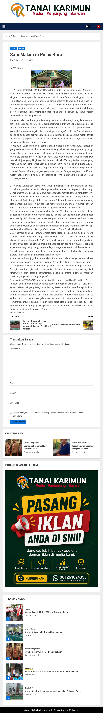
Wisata (21, 48)
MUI (31, 668)
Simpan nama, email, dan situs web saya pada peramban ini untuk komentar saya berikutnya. (48, 414)
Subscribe (98, 26)
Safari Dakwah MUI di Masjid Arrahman (43, 632)
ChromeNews (60, 710)
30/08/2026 (31, 616)
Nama (13, 383)
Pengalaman (34, 443)
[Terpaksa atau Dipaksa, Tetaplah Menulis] (61, 447)
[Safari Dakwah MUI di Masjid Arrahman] (14, 632)
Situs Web (14, 403)
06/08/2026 (31, 694)
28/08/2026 (31, 635)
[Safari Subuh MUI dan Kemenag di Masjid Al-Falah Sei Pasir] (14, 691)
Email (13, 393)
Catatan (13, 48)
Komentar (15, 349)
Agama (27, 629)
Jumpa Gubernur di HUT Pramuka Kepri (35, 447)
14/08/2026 (31, 675)
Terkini (84, 443)
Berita (33, 629)
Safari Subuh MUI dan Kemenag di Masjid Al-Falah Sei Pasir (53, 691)
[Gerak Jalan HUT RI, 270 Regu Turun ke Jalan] (14, 612)
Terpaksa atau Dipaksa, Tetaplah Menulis (83, 447)
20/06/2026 (78, 452)
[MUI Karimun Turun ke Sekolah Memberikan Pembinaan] (14, 671)
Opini (79, 443)
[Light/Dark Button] (87, 26)
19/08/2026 (30, 452)
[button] (4, 26)
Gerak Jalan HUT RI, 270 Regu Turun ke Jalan (46, 612)
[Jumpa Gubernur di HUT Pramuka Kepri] (13, 447)
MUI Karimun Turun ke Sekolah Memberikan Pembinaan (51, 671)
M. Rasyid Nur (17, 60)
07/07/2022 (31, 60)
